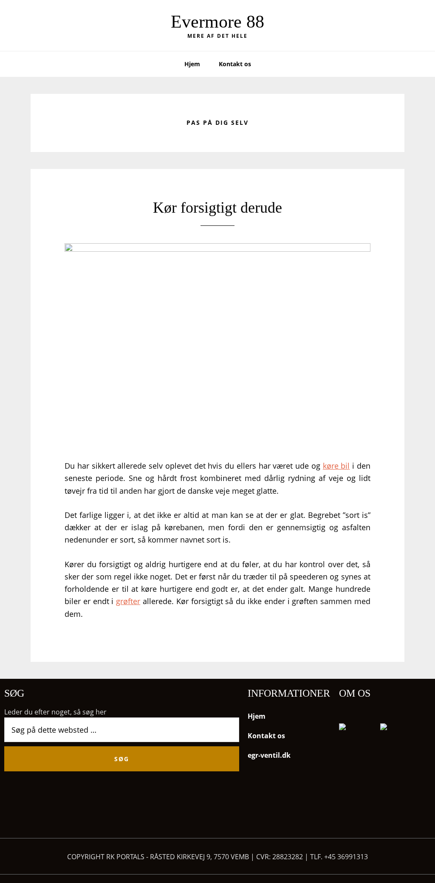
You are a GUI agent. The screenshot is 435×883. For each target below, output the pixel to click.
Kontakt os (266, 735)
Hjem (257, 716)
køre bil (336, 466)
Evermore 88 (217, 21)
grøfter (128, 601)
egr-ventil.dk (269, 755)
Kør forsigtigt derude (217, 207)
